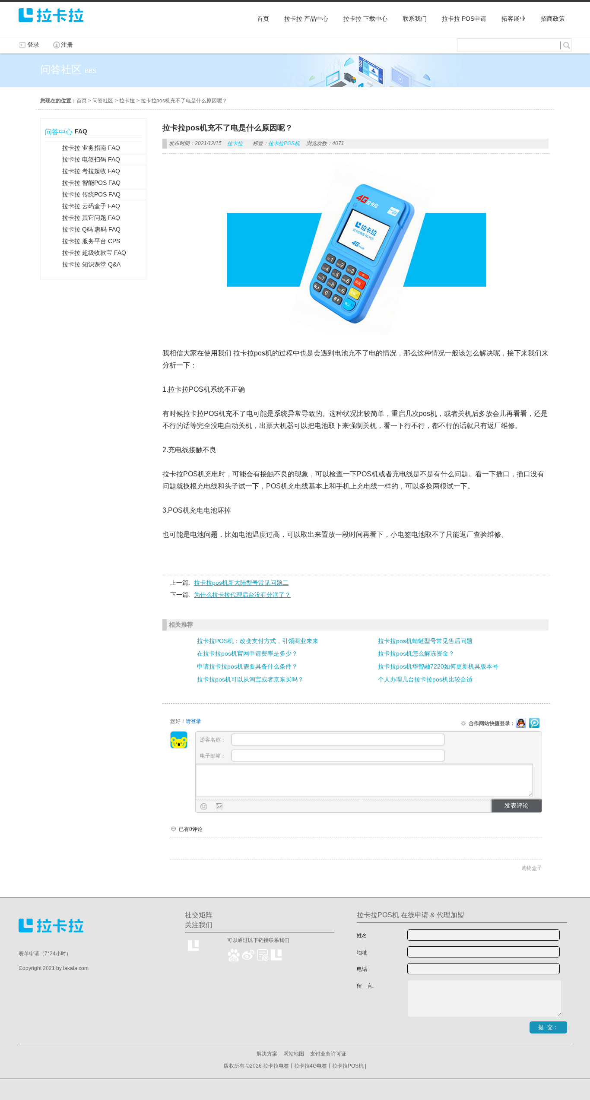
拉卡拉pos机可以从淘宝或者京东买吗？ (250, 679)
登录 (33, 44)
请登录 (193, 721)
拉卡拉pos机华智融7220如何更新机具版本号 (438, 666)
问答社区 (102, 101)
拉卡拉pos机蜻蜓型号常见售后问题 (425, 640)
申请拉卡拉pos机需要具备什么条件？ (247, 666)
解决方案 (267, 1054)
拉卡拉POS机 (284, 143)
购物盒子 (531, 868)
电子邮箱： (213, 756)
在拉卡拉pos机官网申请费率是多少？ (247, 653)
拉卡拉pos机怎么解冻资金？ (416, 653)
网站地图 (293, 1054)
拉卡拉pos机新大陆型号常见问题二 (241, 582)
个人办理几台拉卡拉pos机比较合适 (425, 679)
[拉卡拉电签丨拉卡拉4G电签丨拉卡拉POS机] (51, 25)
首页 (81, 101)
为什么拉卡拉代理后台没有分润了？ (242, 594)
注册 (67, 44)
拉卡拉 (127, 101)
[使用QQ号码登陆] (521, 723)
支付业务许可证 (328, 1054)
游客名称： (213, 740)
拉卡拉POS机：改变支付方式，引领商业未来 (257, 640)
